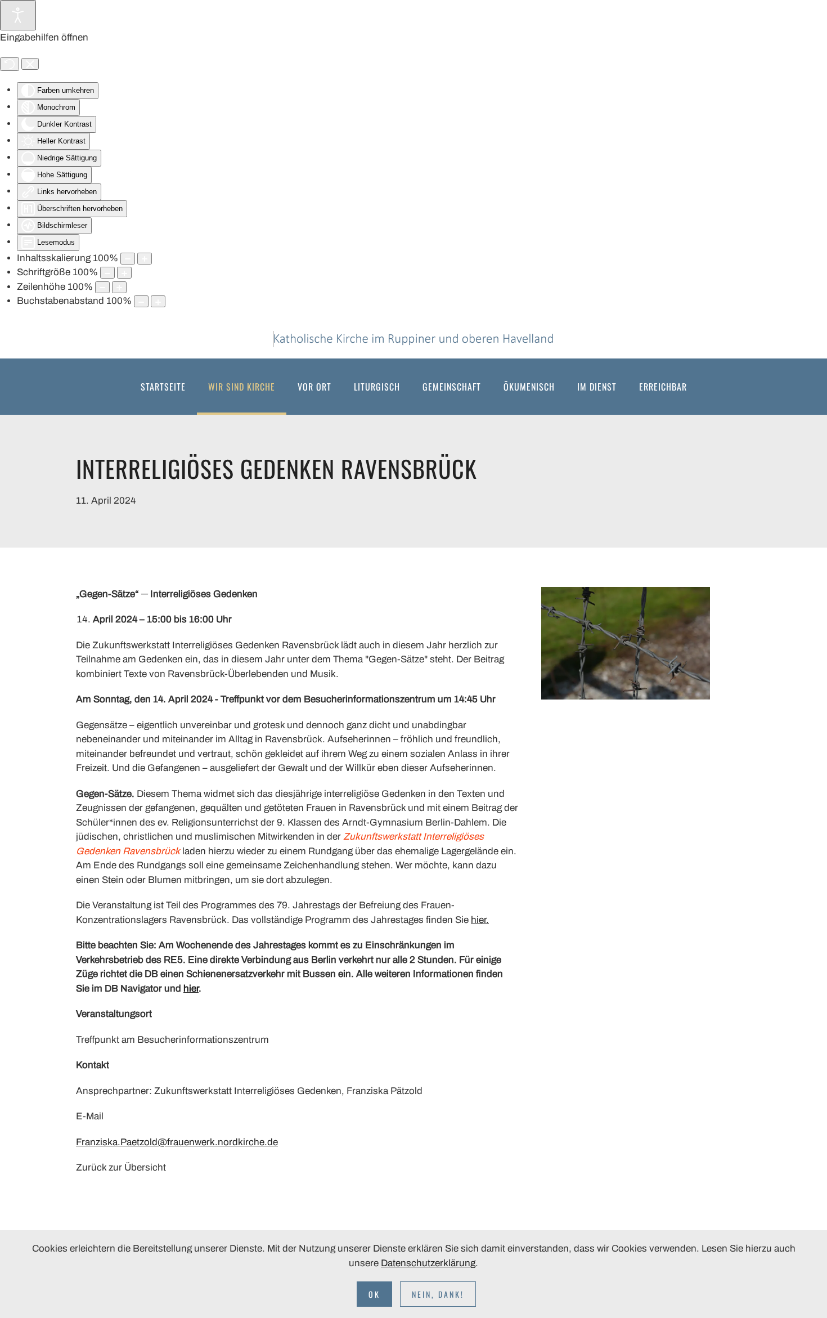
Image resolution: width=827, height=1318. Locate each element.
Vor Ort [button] (314, 386)
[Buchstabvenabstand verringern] (141, 301)
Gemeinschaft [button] (452, 386)
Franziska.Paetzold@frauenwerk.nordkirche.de (177, 1142)
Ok (374, 1294)
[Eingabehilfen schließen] (30, 64)
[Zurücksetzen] (9, 64)
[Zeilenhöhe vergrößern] (119, 287)
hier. (480, 919)
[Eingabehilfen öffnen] (18, 15)
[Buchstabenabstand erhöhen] (158, 301)
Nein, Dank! (438, 1294)
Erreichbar (663, 386)
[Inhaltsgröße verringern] (127, 259)
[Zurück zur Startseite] (413, 339)
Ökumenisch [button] (529, 386)
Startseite (163, 386)
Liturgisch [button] (377, 386)
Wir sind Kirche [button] (241, 386)
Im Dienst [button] (597, 386)
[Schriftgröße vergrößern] (124, 273)
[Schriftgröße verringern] (107, 273)
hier (191, 988)
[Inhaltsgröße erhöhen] (144, 259)
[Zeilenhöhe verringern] (102, 287)
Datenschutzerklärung (428, 1263)
